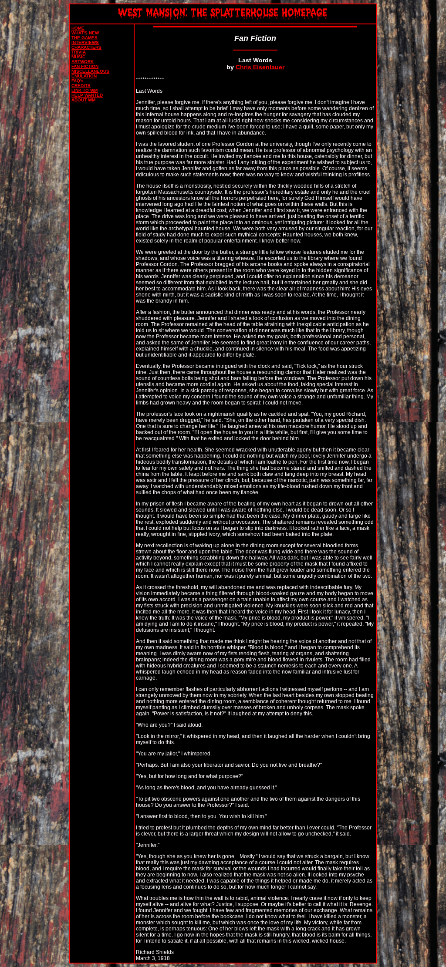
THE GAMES (84, 37)
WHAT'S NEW (85, 32)
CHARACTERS (86, 47)
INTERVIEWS (85, 42)
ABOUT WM (83, 100)
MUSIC (78, 56)
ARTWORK (82, 61)
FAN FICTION (84, 66)
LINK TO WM (84, 90)
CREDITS (81, 85)
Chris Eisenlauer (260, 67)
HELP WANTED (87, 95)
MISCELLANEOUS (90, 71)
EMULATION (84, 76)
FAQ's (77, 80)
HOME (77, 28)
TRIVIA (78, 52)
